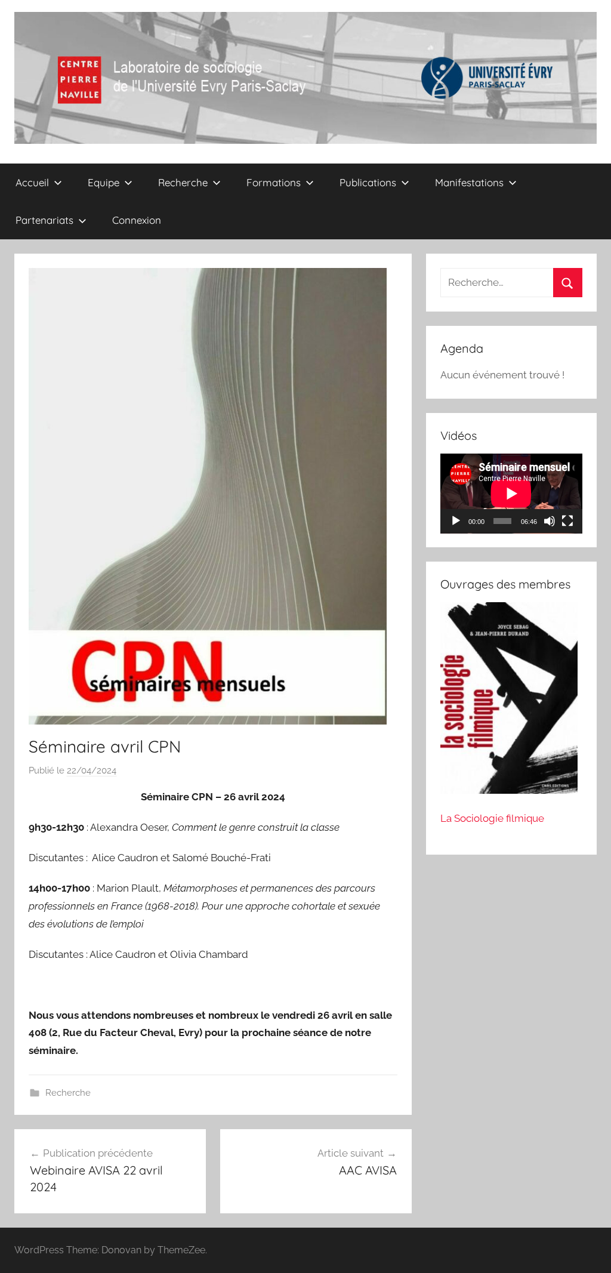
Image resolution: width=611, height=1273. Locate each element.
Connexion (136, 220)
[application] (511, 494)
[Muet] (550, 521)
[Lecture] (456, 521)
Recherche (68, 1092)
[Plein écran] (567, 521)
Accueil (32, 182)
